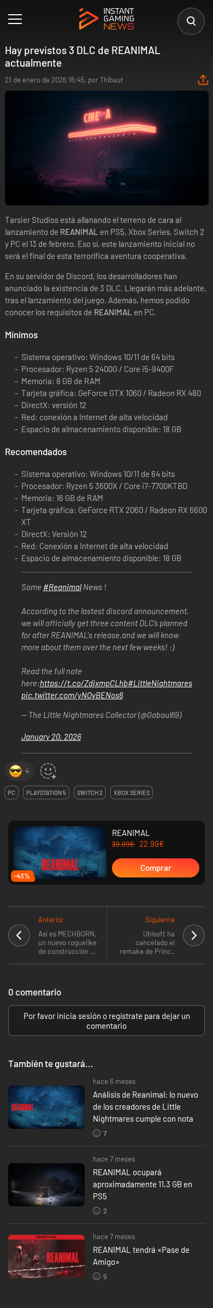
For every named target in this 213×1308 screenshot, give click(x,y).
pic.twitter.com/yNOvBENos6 (72, 695)
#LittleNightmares (160, 683)
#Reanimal (62, 587)
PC (11, 792)
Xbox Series (132, 792)
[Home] (106, 19)
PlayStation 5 (46, 792)
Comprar (155, 868)
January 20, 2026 (51, 736)
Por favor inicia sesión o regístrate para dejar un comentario (106, 1020)
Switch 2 (90, 792)
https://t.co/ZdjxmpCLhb (84, 683)
